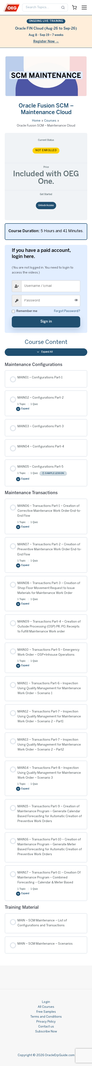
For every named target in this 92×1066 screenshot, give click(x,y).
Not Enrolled (46, 150)
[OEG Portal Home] (11, 7)
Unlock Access (46, 205)
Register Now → (46, 41)
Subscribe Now (46, 1031)
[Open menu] (84, 7)
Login (46, 1002)
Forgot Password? (67, 311)
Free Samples (46, 1012)
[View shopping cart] (74, 7)
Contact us (46, 1026)
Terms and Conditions (46, 1017)
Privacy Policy (46, 1021)
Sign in (46, 321)
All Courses (46, 1007)
